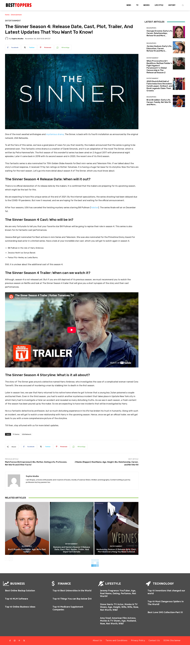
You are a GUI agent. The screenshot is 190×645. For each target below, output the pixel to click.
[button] (183, 5)
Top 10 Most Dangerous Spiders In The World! (166, 603)
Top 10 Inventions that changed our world (166, 592)
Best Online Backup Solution (20, 591)
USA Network (26, 434)
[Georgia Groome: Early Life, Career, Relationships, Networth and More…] (179, 32)
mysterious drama (55, 134)
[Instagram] (14, 640)
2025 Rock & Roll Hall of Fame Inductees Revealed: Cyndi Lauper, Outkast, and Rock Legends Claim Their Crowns (159, 86)
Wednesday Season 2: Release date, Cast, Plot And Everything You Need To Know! (116, 550)
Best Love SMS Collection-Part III (165, 612)
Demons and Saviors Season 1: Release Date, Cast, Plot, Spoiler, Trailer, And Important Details (71, 549)
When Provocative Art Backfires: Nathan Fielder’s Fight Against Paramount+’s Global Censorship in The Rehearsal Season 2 (159, 67)
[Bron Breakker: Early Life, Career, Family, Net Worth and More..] (179, 101)
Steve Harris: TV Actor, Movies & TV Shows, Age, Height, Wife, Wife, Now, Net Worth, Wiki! (119, 607)
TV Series (16, 434)
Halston (94, 207)
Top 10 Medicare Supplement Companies (68, 608)
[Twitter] (24, 640)
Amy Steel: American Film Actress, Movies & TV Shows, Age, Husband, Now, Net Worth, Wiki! (118, 621)
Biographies (27, 546)
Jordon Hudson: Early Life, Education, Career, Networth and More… (159, 48)
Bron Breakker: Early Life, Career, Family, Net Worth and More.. (159, 102)
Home (7, 15)
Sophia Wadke (17, 38)
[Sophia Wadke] (7, 38)
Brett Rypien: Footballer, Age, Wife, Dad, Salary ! (27, 550)
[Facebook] (10, 640)
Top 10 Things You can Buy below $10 (72, 599)
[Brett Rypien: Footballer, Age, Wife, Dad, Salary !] (27, 528)
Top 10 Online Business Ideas (20, 607)
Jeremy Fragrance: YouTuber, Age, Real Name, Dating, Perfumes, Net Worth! (118, 593)
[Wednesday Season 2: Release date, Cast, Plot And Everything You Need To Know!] (116, 528)
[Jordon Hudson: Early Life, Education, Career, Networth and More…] (179, 47)
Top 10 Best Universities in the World (72, 591)
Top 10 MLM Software (16, 599)
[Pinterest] (19, 640)
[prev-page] (6, 559)
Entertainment (16, 15)
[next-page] (10, 559)
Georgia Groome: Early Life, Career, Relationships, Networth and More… (160, 33)
